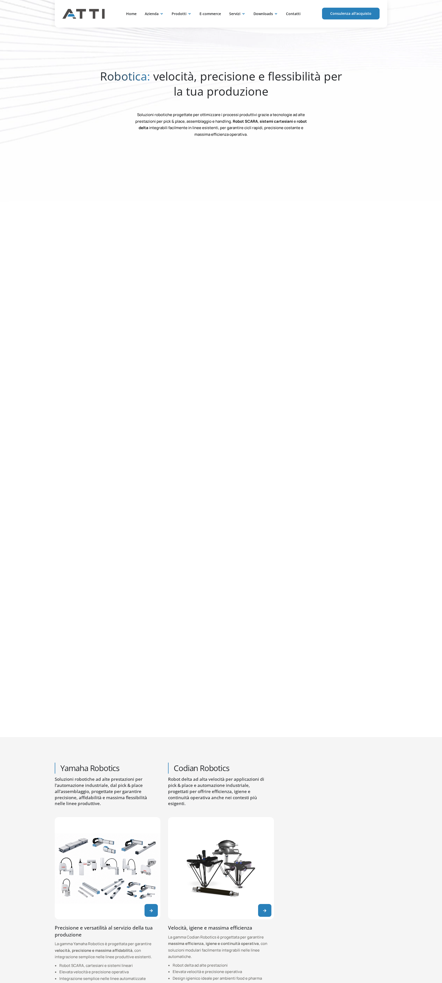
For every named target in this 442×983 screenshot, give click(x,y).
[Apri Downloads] (276, 14)
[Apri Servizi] (243, 14)
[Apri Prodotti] (189, 14)
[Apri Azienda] (161, 14)
